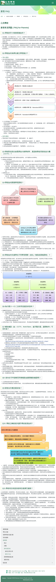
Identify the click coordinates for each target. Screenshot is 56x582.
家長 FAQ (8, 554)
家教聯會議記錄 (8, 557)
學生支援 (5, 532)
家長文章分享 (9, 551)
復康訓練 (5, 529)
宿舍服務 (5, 537)
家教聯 (5, 540)
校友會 (5, 562)
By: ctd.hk (28, 579)
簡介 (5, 543)
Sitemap (4, 578)
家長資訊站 (7, 548)
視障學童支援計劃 (8, 534)
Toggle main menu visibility (53, 3)
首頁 (2, 16)
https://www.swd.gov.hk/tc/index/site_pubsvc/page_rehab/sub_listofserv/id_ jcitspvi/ (26, 341)
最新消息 (6, 559)
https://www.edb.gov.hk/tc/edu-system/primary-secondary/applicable (23, 344)
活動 (5, 546)
